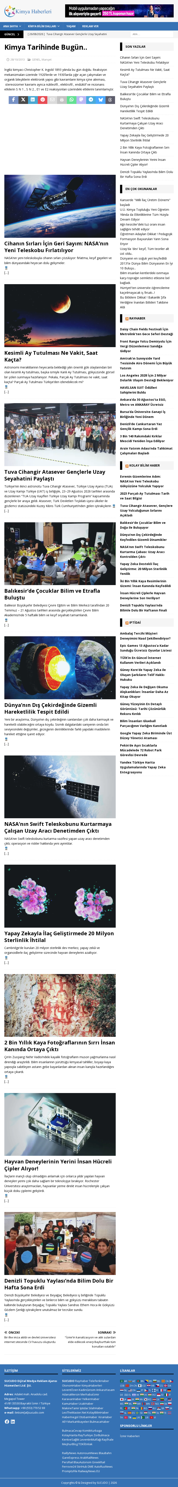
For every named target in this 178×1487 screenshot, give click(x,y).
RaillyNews (69, 1453)
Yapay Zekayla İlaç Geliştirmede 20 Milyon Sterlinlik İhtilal (59, 937)
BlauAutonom (82, 1462)
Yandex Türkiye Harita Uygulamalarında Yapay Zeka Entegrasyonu (143, 767)
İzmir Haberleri (130, 1436)
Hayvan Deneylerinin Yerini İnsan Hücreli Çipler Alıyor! (58, 1165)
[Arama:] (152, 34)
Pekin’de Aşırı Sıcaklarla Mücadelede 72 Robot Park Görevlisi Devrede (141, 750)
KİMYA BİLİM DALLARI (42, 26)
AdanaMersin (71, 1394)
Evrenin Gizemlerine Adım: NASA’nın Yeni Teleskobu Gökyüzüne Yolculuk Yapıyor (142, 481)
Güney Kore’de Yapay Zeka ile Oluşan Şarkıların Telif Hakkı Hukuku (143, 675)
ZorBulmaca (101, 1435)
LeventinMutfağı (90, 1439)
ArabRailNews (89, 1458)
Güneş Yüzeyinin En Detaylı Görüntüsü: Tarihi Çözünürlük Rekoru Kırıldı (143, 709)
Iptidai (135, 622)
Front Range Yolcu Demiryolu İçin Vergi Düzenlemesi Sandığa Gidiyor (145, 346)
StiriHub (82, 1466)
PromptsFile (69, 1471)
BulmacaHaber (99, 1422)
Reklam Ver (90, 26)
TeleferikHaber (99, 1381)
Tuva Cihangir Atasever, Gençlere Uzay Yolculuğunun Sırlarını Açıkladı (146, 511)
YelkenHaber (90, 1399)
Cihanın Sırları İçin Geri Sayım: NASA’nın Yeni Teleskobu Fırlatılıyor (56, 247)
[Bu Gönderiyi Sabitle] (43, 100)
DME (91, 1466)
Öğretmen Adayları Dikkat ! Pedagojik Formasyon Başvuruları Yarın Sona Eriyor (146, 239)
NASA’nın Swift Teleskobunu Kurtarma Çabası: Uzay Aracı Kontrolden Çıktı (142, 552)
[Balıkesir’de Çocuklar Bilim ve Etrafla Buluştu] (60, 553)
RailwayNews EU (89, 1471)
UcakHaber (86, 1404)
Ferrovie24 (69, 1466)
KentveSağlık (70, 1439)
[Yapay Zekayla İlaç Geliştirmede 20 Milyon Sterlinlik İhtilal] (60, 896)
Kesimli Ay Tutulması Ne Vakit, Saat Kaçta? (51, 356)
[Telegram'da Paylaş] (91, 100)
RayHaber (137, 318)
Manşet (46, 59)
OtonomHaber (71, 1385)
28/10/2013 (17, 59)
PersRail (67, 1462)
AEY (64, 1422)
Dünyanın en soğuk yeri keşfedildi (143, 258)
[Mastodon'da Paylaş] (81, 100)
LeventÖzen (70, 1390)
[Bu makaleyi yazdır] (62, 100)
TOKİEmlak (85, 1444)
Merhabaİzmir (90, 1394)
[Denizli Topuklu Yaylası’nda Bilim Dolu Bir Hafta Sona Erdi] (60, 1243)
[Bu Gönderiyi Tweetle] (23, 100)
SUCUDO (68, 1381)
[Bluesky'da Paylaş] (100, 100)
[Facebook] (7, 1421)
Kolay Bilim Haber (144, 465)
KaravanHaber (72, 1399)
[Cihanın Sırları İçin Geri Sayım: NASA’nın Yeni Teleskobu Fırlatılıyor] (60, 206)
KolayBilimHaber (98, 1412)
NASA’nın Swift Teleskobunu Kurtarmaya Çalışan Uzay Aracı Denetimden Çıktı (58, 827)
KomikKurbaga (92, 1431)
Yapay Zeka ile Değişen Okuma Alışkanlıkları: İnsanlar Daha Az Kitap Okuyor (144, 692)
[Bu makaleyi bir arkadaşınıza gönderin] (52, 100)
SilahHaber (96, 1408)
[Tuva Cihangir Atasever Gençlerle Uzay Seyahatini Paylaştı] (60, 434)
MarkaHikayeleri (78, 1422)
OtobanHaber (88, 1417)
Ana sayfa (10, 26)
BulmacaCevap (72, 1431)
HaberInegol (70, 1417)
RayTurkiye (85, 1435)
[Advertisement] (60, 139)
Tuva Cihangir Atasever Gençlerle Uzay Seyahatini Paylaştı (54, 475)
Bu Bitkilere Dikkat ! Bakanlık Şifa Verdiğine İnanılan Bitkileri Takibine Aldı (144, 302)
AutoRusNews (103, 1466)
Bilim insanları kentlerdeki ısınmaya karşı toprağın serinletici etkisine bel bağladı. (145, 278)
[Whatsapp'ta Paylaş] (72, 100)
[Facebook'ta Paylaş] (13, 100)
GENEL (36, 59)
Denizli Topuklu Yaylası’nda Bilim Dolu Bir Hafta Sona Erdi (58, 1284)
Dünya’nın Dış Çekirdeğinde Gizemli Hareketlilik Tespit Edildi (50, 708)
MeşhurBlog (70, 1444)
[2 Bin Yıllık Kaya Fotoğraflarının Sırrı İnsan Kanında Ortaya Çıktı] (60, 1005)
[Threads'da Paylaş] (110, 100)
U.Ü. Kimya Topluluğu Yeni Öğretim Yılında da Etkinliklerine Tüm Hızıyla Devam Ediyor (144, 214)
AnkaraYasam (105, 1390)
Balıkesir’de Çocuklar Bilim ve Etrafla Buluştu (52, 594)
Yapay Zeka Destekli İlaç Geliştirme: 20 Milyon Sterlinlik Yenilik (143, 569)
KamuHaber (70, 1404)
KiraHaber (105, 1417)
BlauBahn (105, 1453)
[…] (6, 272)
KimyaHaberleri (92, 1385)
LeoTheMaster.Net (74, 1412)
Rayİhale (108, 1439)
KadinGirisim (87, 1390)
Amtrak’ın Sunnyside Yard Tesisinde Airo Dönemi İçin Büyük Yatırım (146, 363)
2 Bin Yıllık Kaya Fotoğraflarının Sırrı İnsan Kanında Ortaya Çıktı (59, 1046)
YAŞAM (71, 26)
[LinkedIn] (12, 1421)
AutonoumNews (87, 1453)
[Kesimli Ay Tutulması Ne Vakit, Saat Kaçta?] (60, 315)
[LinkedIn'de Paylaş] (33, 100)
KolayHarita (69, 1435)
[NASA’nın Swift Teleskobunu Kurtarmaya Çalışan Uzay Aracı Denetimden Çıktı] (60, 786)
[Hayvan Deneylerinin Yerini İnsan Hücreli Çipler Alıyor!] (60, 1124)
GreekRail (98, 1462)
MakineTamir (70, 1408)
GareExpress (70, 1458)
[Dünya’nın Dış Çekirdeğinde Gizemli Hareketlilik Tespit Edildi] (60, 667)
